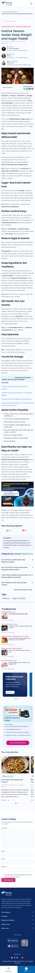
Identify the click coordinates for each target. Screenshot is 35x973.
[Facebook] (27, 89)
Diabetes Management (11, 12)
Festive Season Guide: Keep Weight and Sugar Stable (16, 13)
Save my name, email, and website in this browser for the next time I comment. (18, 876)
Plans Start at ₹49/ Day (17, 743)
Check (8, 692)
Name (3, 851)
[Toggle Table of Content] (14, 87)
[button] (16, 803)
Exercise (16, 624)
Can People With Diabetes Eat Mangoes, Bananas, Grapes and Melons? (20, 638)
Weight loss (6, 598)
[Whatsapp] (24, 89)
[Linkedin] (30, 89)
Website (3, 866)
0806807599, (14, 517)
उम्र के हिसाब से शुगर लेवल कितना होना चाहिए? (18, 614)
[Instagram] (32, 89)
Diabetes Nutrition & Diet (18, 636)
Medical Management (17, 648)
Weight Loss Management (23, 26)
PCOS (15, 660)
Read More (6, 547)
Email (3, 859)
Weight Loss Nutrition (19, 598)
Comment (4, 828)
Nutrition (27, 636)
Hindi (14, 611)
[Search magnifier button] (4, 21)
